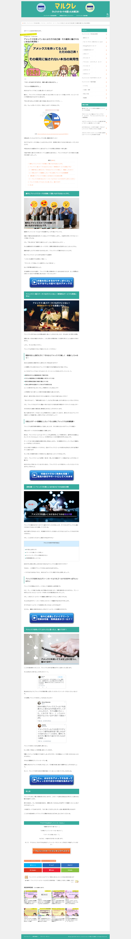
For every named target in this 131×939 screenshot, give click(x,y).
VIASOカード (86, 74)
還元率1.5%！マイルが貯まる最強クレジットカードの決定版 (93, 109)
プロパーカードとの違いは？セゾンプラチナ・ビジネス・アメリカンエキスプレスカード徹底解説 (93, 115)
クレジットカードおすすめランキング (91, 78)
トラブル (85, 86)
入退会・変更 (86, 90)
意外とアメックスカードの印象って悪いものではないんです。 (46, 164)
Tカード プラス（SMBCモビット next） (93, 42)
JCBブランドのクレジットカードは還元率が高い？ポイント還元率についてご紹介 (93, 122)
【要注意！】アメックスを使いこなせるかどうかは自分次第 (45, 176)
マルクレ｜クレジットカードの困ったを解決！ (86, 936)
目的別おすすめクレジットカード (66, 15)
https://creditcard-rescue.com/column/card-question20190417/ (52, 134)
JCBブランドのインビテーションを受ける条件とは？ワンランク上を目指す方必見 (93, 133)
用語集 (85, 98)
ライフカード (86, 66)
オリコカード (86, 58)
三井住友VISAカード (88, 50)
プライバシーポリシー (45, 936)
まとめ (30, 185)
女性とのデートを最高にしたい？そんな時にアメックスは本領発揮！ (49, 173)
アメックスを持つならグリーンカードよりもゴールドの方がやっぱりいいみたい (52, 179)
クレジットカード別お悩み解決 (50, 15)
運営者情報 (35, 936)
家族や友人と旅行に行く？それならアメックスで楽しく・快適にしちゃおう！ (51, 170)
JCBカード (86, 54)
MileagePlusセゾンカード (89, 46)
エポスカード (86, 70)
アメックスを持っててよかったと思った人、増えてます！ (44, 182)
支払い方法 (86, 94)
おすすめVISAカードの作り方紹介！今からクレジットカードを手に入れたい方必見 (93, 128)
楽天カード (86, 38)
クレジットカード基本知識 (81, 15)
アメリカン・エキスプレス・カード (33, 861)
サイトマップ (27, 936)
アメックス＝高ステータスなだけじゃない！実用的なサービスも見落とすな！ (50, 167)
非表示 (53, 160)
